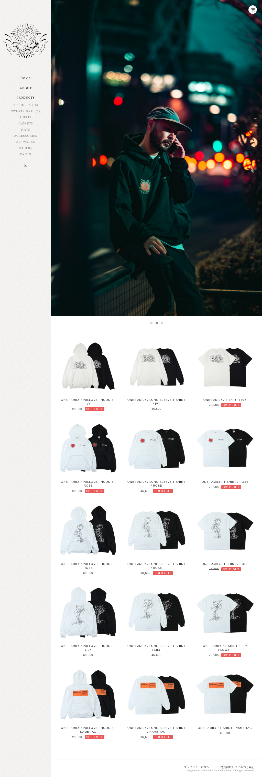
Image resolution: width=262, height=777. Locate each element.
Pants (25, 154)
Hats (25, 129)
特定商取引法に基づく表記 (237, 767)
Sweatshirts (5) (25, 111)
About (26, 88)
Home (25, 78)
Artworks (25, 142)
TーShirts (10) (25, 105)
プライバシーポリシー (198, 767)
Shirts (25, 117)
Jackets (25, 123)
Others (25, 148)
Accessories (25, 135)
